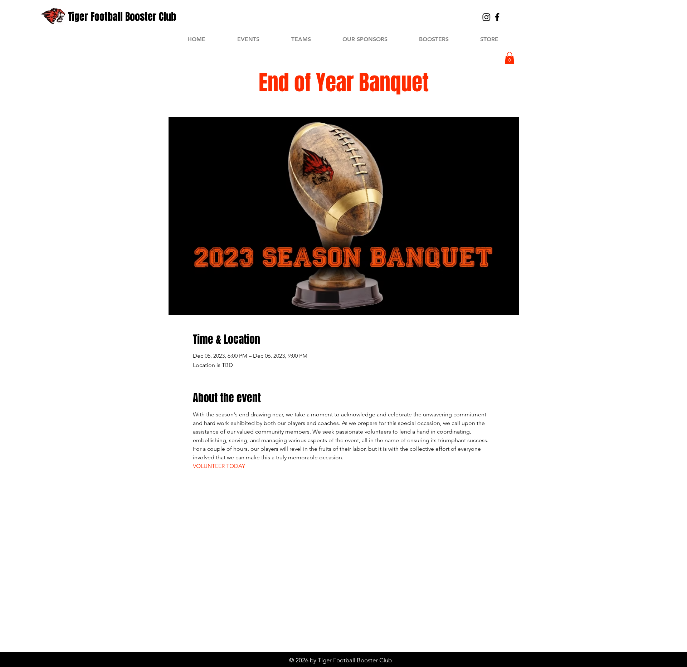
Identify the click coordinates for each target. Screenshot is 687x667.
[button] (510, 58)
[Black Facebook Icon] (497, 17)
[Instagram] (486, 17)
